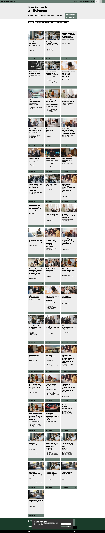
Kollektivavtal (59, 22)
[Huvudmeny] (103, 1)
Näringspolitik (31, 24)
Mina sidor (92, 1)
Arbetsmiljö (47, 22)
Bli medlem (76, 1)
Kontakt (80, 1)
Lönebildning (66, 22)
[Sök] (101, 1)
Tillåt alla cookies (66, 526)
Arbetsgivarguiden (86, 1)
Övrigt (38, 24)
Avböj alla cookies (66, 524)
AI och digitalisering (39, 22)
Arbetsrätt (53, 22)
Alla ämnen (31, 22)
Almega (97, 1)
